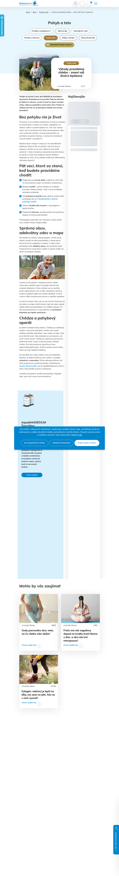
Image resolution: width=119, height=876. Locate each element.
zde (80, 435)
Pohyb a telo (43, 12)
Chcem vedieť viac (29, 645)
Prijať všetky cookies (87, 443)
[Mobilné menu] (96, 3)
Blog (34, 12)
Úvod (28, 12)
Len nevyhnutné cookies (34, 443)
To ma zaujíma (32, 475)
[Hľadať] (75, 3)
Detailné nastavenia (61, 443)
